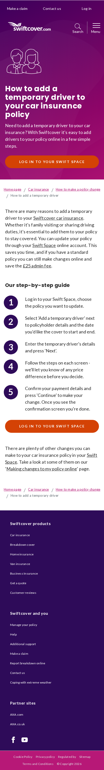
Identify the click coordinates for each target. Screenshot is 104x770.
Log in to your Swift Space (52, 162)
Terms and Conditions (38, 764)
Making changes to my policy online (41, 468)
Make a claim (17, 8)
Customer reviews (23, 593)
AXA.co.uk (17, 724)
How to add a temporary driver (35, 195)
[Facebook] (13, 740)
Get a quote (18, 583)
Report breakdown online (27, 663)
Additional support (23, 644)
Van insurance (20, 564)
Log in (86, 8)
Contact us (52, 8)
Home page (12, 189)
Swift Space (44, 245)
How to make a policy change (78, 189)
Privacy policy (45, 757)
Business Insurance (24, 573)
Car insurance (38, 189)
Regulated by (67, 757)
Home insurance (22, 554)
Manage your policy (23, 625)
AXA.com (16, 714)
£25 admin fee (37, 265)
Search (77, 32)
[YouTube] (24, 740)
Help (13, 634)
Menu (95, 32)
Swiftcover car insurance (58, 218)
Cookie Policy (22, 757)
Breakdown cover (22, 545)
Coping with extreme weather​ (30, 682)
